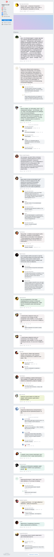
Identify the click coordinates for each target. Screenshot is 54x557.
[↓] (32, 11)
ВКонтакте (5, 14)
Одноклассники (6, 16)
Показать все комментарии (33, 124)
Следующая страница (33, 554)
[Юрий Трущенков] (17, 298)
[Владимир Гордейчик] (17, 501)
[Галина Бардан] (17, 377)
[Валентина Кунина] (17, 465)
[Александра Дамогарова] (17, 5)
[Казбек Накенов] (17, 255)
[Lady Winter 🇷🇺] (17, 409)
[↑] (30, 11)
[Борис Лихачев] (17, 395)
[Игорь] (17, 453)
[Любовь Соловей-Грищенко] (17, 156)
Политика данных (7, 554)
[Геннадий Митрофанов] (17, 534)
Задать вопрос (7, 20)
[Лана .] (17, 37)
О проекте (7, 553)
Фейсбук (5, 13)
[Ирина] (17, 315)
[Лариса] (17, 178)
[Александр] (17, 352)
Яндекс (4, 11)
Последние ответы (7, 24)
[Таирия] (17, 107)
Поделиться (34, 11)
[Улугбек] (17, 522)
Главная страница (7, 22)
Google (4, 9)
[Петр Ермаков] (17, 233)
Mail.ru (4, 7)
